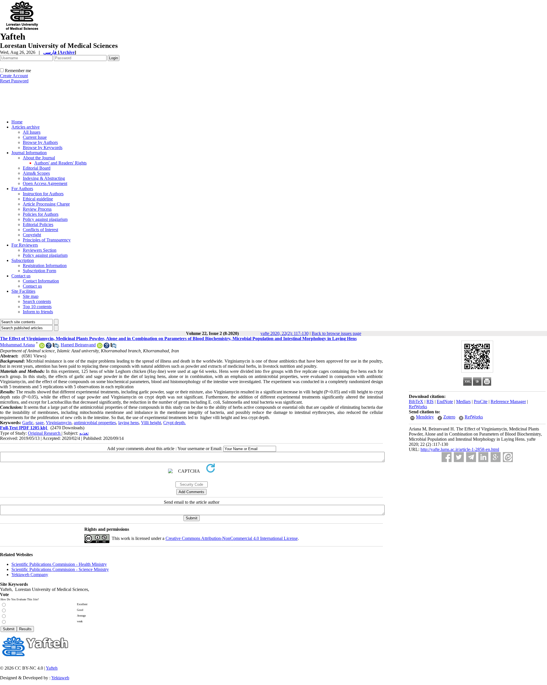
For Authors (22, 188)
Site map (30, 296)
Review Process (37, 209)
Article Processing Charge (46, 204)
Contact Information (41, 281)
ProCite (480, 401)
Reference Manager (508, 401)
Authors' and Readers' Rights (60, 162)
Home (17, 121)
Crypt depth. (174, 422)
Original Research (45, 433)
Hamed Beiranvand (78, 344)
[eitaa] (508, 457)
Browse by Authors (40, 142)
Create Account (14, 75)
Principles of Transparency (47, 239)
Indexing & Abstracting (44, 178)
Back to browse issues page (336, 333)
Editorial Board (36, 168)
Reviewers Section (39, 250)
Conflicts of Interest (40, 229)
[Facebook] (447, 457)
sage (40, 422)
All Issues (31, 132)
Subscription (22, 260)
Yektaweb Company (29, 574)
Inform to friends (38, 311)
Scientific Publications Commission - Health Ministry (59, 564)
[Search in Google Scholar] (49, 346)
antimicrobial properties (95, 422)
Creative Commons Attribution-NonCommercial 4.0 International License (232, 538)
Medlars (463, 401)
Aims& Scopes (36, 173)
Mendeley (425, 416)
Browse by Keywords (42, 147)
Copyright (32, 234)
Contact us (20, 275)
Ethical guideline (38, 198)
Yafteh (52, 668)
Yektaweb (60, 677)
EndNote (445, 401)
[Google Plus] (496, 457)
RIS (430, 401)
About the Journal (39, 157)
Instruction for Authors (43, 193)
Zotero (449, 416)
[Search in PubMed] (55, 346)
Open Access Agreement (45, 183)
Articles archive (25, 127)
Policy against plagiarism (45, 219)
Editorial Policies (38, 224)
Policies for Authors (40, 214)
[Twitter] (459, 457)
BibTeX (416, 401)
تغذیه (84, 433)
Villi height (151, 422)
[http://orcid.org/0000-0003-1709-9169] (42, 346)
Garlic (27, 422)
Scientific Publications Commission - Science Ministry (60, 569)
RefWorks (418, 406)
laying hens (128, 422)
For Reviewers (24, 245)
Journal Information (29, 152)
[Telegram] (471, 457)
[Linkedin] (483, 457)
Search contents (37, 301)
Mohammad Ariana (17, 344)
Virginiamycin (59, 422)
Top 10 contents (37, 306)
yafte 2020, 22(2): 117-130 (284, 333)
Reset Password (14, 80)
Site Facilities (23, 291)
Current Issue (35, 137)
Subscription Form (39, 270)
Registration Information (45, 265)
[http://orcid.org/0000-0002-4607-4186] (100, 346)
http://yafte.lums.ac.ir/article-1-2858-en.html (460, 449)
